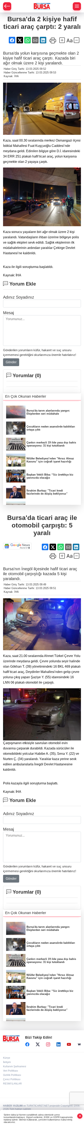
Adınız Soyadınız (18, 297)
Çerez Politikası (11, 1079)
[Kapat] (79, 1116)
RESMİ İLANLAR (12, 1083)
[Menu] (77, 6)
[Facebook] (27, 1044)
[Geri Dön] (7, 6)
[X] (38, 1044)
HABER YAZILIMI (13, 1105)
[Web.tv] (79, 1044)
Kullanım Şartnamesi (14, 1066)
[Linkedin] (58, 1044)
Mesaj (8, 312)
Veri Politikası (10, 1070)
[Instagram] (48, 1044)
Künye (6, 1057)
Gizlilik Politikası (12, 1075)
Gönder (11, 362)
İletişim (7, 1062)
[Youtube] (69, 1044)
